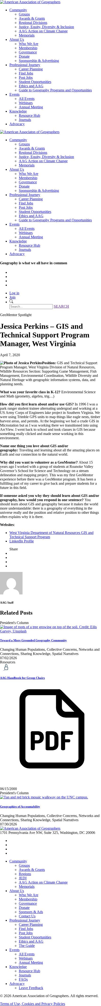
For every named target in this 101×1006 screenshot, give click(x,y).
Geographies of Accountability (20, 806)
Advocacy (17, 124)
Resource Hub (29, 115)
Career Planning (31, 69)
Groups (24, 14)
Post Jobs (26, 77)
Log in (14, 293)
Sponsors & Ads (31, 912)
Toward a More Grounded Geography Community (33, 640)
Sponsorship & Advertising (39, 61)
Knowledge (18, 111)
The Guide (27, 946)
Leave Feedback (31, 988)
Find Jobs (26, 73)
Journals (25, 120)
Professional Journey (24, 65)
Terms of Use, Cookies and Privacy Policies (32, 1004)
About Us (16, 40)
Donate (24, 56)
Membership (28, 48)
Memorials (27, 35)
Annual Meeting (31, 107)
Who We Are (28, 44)
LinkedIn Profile (21, 541)
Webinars (26, 103)
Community (18, 10)
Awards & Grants (32, 18)
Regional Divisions (33, 23)
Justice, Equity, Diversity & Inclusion (46, 27)
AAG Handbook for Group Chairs (22, 678)
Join (12, 297)
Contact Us (27, 916)
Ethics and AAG (31, 86)
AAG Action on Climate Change (43, 31)
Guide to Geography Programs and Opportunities (55, 90)
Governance (28, 52)
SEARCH (61, 306)
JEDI (23, 878)
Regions (25, 874)
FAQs (23, 979)
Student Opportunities (35, 82)
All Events (27, 99)
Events (14, 94)
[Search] (11, 302)
